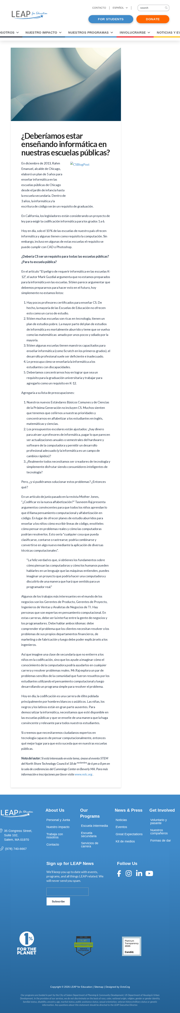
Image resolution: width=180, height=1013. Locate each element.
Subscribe (58, 901)
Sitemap (98, 986)
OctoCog (125, 986)
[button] (153, 8)
